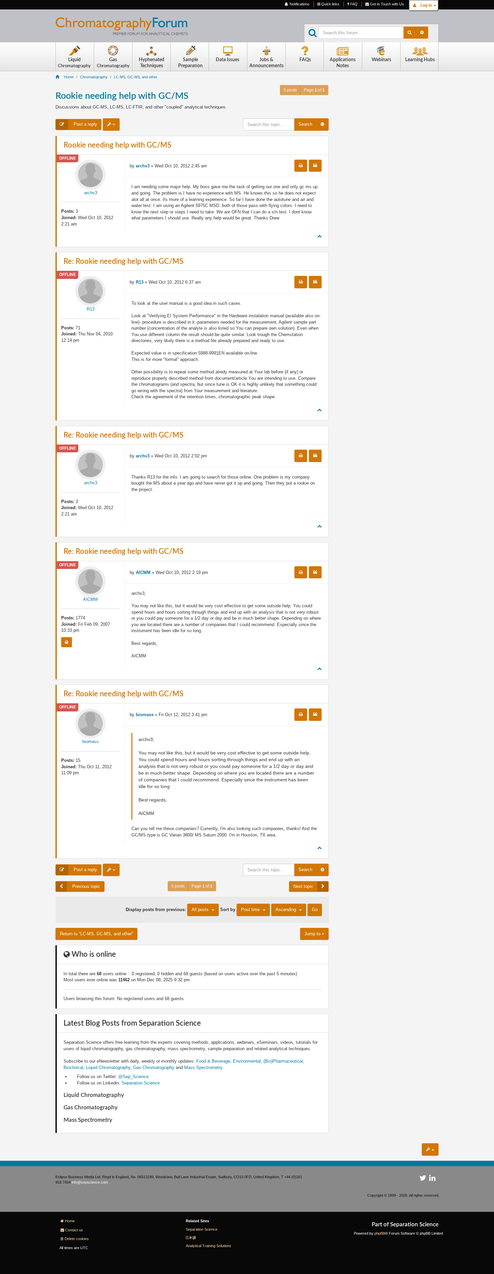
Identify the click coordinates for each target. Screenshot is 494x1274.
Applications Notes (343, 62)
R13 (90, 309)
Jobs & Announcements (266, 62)
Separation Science (141, 1082)
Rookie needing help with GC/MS (122, 95)
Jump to (313, 933)
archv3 (90, 192)
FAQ (353, 4)
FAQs (305, 59)
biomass (90, 741)
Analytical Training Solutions (208, 1246)
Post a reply (84, 124)
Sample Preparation (190, 62)
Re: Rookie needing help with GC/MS (123, 261)
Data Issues (227, 59)
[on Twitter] (422, 1179)
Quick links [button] (329, 4)
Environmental (247, 1061)
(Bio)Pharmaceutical (283, 1061)
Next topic (303, 886)
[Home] (126, 29)
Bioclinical (73, 1067)
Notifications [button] (299, 4)
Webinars (381, 59)
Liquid (74, 62)
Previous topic (85, 886)
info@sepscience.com (90, 1182)
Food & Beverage (213, 1061)
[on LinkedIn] (432, 1179)
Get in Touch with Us (386, 4)
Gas (113, 62)
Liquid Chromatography (108, 1067)
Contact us (74, 1230)
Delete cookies (77, 1239)
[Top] (319, 236)
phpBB (379, 1233)
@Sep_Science (133, 1076)
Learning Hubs (420, 59)
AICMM (90, 599)
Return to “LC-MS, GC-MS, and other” (96, 933)
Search (305, 124)
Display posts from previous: (167, 909)
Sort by (240, 909)
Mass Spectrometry (203, 1067)
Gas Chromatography (153, 1067)
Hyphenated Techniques (151, 62)
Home (70, 1221)
